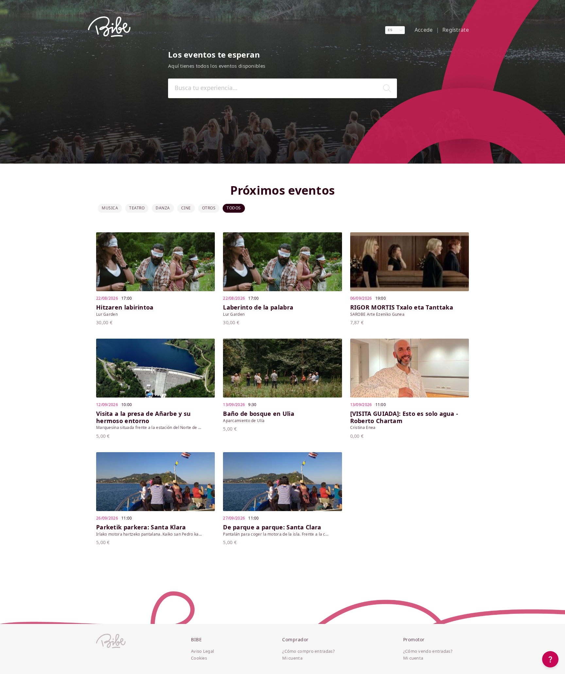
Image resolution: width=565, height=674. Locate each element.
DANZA (163, 208)
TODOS (234, 208)
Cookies (199, 658)
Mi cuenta (292, 658)
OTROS (209, 208)
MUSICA (110, 208)
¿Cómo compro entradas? (308, 651)
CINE (186, 208)
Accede (424, 30)
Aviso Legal (202, 651)
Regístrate (455, 30)
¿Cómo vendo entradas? (428, 651)
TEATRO (137, 208)
